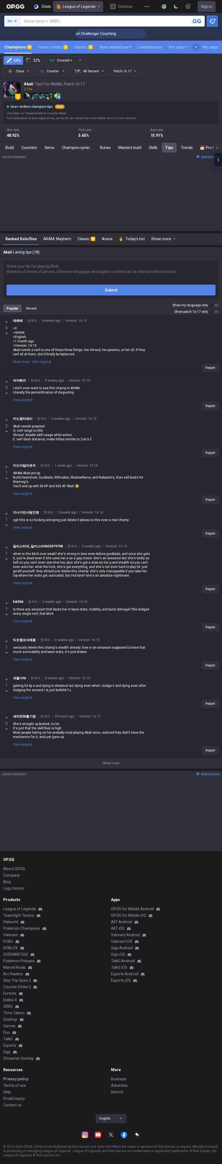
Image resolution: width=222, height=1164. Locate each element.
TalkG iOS (119, 967)
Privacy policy (15, 1079)
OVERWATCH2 (15, 954)
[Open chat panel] (218, 160)
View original (41, 362)
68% (17, 60)
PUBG (8, 941)
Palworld (10, 922)
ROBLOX (10, 948)
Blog (7, 882)
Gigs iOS (118, 954)
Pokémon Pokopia (18, 961)
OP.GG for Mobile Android (132, 909)
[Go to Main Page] (15, 6)
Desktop (10, 1019)
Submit (111, 290)
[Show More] (164, 6)
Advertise (119, 1085)
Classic (83, 47)
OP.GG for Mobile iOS (128, 915)
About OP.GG (14, 869)
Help (7, 1092)
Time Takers (14, 1013)
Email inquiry (14, 1098)
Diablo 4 (10, 1000)
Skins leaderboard (115, 47)
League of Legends (79, 6)
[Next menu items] (196, 47)
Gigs (7, 1052)
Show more (21, 362)
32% (36, 60)
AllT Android (121, 922)
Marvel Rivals (14, 967)
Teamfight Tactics (18, 915)
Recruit (117, 1092)
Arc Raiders (13, 974)
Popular (12, 308)
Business (118, 1079)
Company (11, 875)
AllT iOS (118, 928)
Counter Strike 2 (17, 987)
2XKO (8, 1006)
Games (9, 1026)
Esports (9, 1045)
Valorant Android (125, 935)
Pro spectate (180, 47)
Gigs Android (122, 948)
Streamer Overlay (18, 1058)
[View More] (146, 6)
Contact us (12, 1105)
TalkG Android (123, 961)
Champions (17, 47)
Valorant (10, 935)
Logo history (13, 888)
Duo (6, 1032)
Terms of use (14, 1085)
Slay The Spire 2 (17, 980)
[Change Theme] (176, 6)
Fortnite (10, 993)
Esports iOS (121, 980)
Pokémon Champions (21, 928)
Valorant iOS (121, 941)
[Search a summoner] (196, 21)
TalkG (8, 1039)
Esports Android (124, 974)
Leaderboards (150, 47)
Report (210, 368)
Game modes (52, 47)
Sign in (206, 6)
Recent (31, 308)
